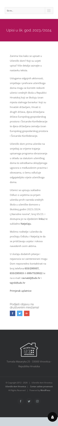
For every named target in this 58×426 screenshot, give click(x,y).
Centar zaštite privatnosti (41, 386)
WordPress (45, 390)
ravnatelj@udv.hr (30, 278)
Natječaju (26, 223)
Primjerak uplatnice (20, 290)
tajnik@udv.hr (17, 282)
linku (41, 218)
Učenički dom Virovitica (15, 386)
